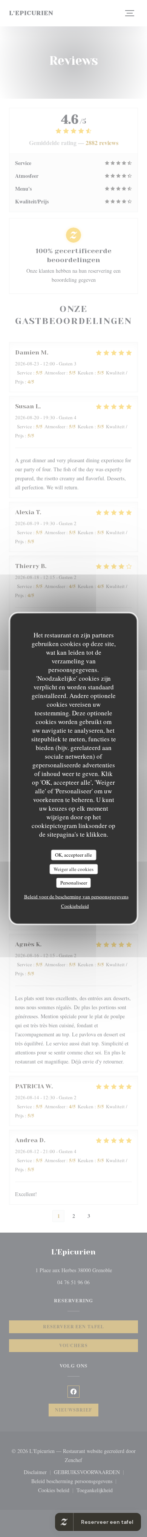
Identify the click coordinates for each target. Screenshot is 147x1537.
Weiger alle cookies (73, 868)
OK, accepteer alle (73, 854)
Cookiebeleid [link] (75, 905)
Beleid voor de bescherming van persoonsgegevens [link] (76, 896)
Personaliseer (73, 882)
